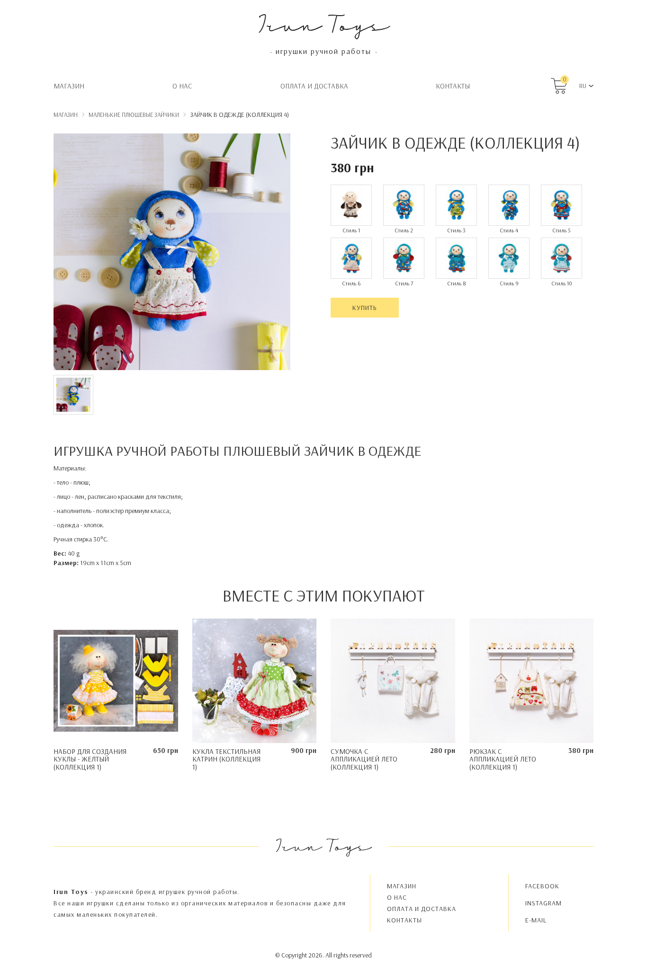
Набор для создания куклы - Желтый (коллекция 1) (90, 759)
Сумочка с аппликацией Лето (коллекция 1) (364, 759)
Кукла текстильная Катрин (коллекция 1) (226, 759)
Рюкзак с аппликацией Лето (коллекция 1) (502, 759)
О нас (182, 85)
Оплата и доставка (314, 85)
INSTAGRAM (543, 903)
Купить (364, 307)
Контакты (453, 85)
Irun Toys (323, 23)
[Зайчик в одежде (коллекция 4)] (172, 253)
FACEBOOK (542, 886)
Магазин (69, 85)
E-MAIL (536, 920)
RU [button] (582, 85)
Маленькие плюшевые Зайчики (134, 114)
